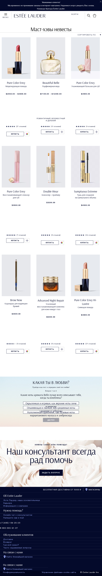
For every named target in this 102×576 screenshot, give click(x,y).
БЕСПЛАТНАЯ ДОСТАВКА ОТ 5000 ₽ (62, 489)
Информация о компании (15, 506)
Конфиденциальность (14, 572)
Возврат (7, 542)
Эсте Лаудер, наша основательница (21, 500)
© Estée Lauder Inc (89, 572)
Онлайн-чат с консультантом (17, 515)
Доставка (8, 539)
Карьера (7, 503)
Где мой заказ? (11, 545)
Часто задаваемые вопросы (17, 547)
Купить (15, 134)
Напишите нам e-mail (13, 517)
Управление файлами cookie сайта (59, 572)
